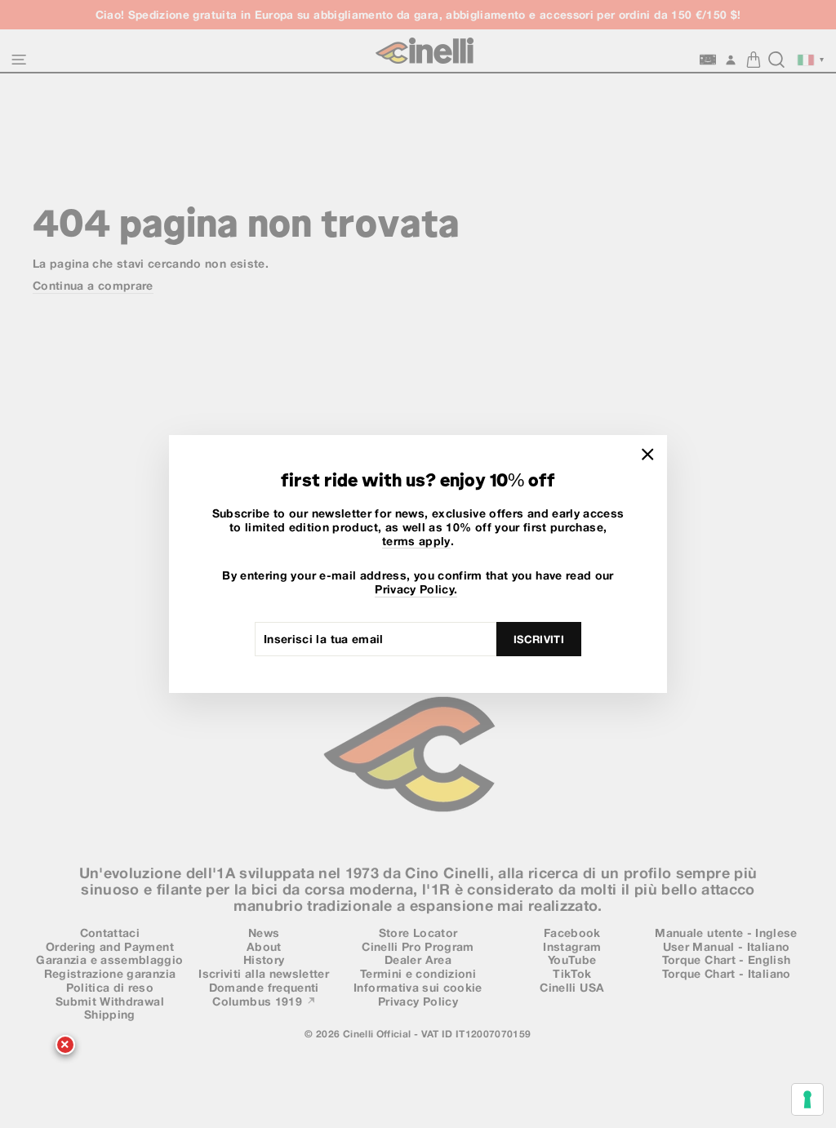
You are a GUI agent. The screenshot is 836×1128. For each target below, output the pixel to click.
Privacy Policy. (416, 589)
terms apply (416, 541)
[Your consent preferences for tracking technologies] (807, 1099)
